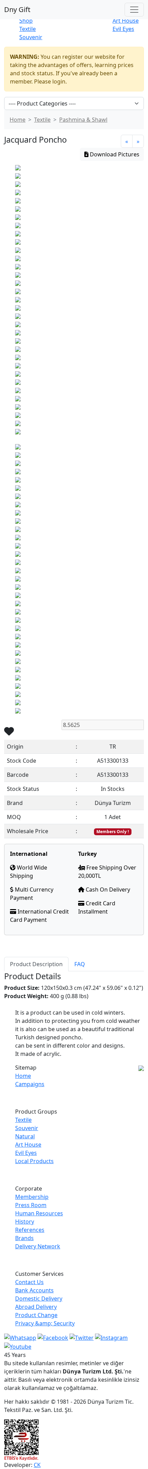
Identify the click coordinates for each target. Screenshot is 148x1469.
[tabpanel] (74, 1014)
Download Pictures (113, 154)
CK (37, 1465)
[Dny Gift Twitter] (82, 1337)
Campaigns (29, 1084)
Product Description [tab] (36, 964)
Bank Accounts (34, 1290)
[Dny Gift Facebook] (20, 1337)
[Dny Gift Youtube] (17, 1346)
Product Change (36, 1315)
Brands (24, 1238)
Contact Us (29, 1282)
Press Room (30, 1205)
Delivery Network (37, 1246)
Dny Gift (17, 9)
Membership (32, 1197)
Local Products (34, 1161)
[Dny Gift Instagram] (111, 1337)
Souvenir (30, 37)
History (24, 1221)
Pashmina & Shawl (83, 119)
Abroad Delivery (36, 1307)
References (29, 1230)
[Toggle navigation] (134, 9)
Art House (126, 20)
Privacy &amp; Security (45, 1323)
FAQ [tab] (79, 964)
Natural (25, 1136)
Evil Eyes (123, 29)
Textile (27, 29)
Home (17, 119)
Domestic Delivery (38, 1298)
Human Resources (39, 1213)
